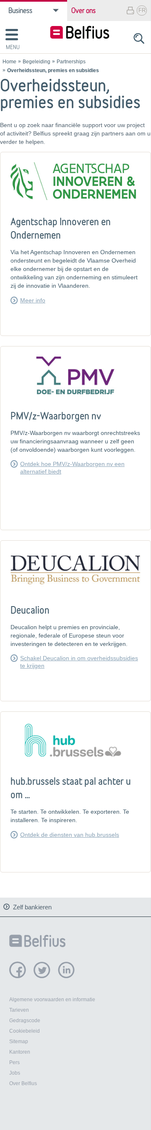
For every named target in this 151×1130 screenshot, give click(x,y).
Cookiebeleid (24, 1031)
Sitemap (18, 1041)
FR (142, 10)
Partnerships (71, 62)
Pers (14, 1062)
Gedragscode (24, 1020)
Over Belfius (23, 1083)
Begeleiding (36, 62)
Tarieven (19, 1010)
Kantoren (19, 1052)
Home (9, 62)
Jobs (14, 1073)
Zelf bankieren (32, 907)
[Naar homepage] (79, 33)
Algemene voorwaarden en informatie (52, 999)
